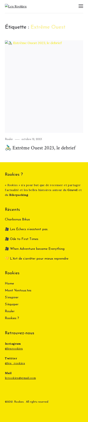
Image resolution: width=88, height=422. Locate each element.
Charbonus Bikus (17, 219)
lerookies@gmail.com (20, 378)
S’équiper (11, 304)
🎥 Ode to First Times (21, 239)
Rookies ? (12, 318)
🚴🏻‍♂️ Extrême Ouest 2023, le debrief (40, 147)
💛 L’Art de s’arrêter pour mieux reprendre (36, 258)
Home (9, 283)
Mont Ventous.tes (18, 290)
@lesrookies (14, 348)
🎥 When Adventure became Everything (34, 249)
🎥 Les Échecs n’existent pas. (26, 229)
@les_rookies (15, 363)
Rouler (9, 139)
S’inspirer (11, 297)
